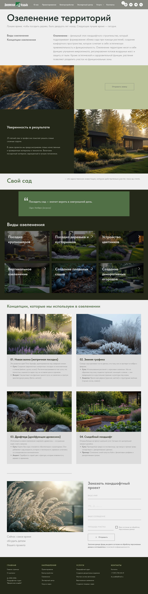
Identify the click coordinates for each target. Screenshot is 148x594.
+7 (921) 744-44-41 (117, 573)
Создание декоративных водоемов (88, 573)
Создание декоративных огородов (114, 274)
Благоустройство (67, 5)
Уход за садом (46, 584)
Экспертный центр (85, 5)
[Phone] (141, 4)
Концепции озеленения (21, 39)
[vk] (131, 4)
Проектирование (49, 5)
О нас (36, 5)
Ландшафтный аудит (83, 569)
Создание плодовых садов (85, 584)
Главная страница (13, 569)
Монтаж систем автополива (85, 577)
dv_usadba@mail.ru (117, 577)
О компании (11, 573)
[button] (119, 86)
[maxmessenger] (126, 4)
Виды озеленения (18, 35)
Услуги (99, 5)
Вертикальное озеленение (85, 580)
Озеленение (46, 577)
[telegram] (136, 4)
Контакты (110, 5)
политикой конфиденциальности (118, 547)
